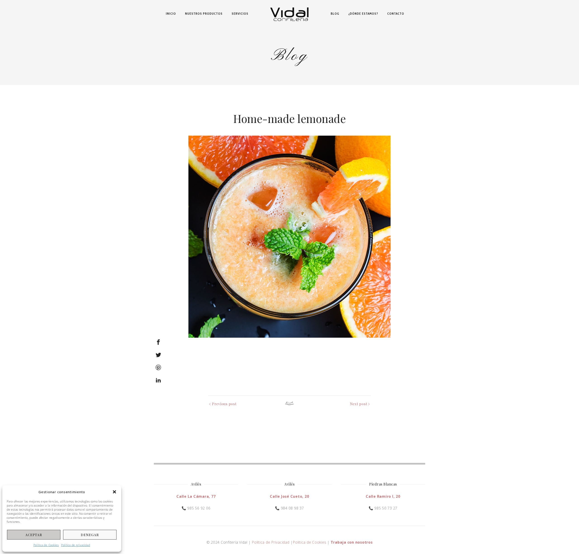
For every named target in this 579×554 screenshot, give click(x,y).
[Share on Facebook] (158, 342)
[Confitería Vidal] (289, 13)
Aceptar (33, 535)
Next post (358, 403)
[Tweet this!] (158, 354)
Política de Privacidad (271, 542)
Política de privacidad (75, 545)
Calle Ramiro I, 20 (383, 496)
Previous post (224, 403)
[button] (114, 492)
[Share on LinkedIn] (158, 380)
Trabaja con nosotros (352, 542)
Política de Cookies (46, 545)
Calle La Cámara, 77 (196, 496)
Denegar (90, 535)
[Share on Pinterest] (158, 367)
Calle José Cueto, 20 (289, 496)
